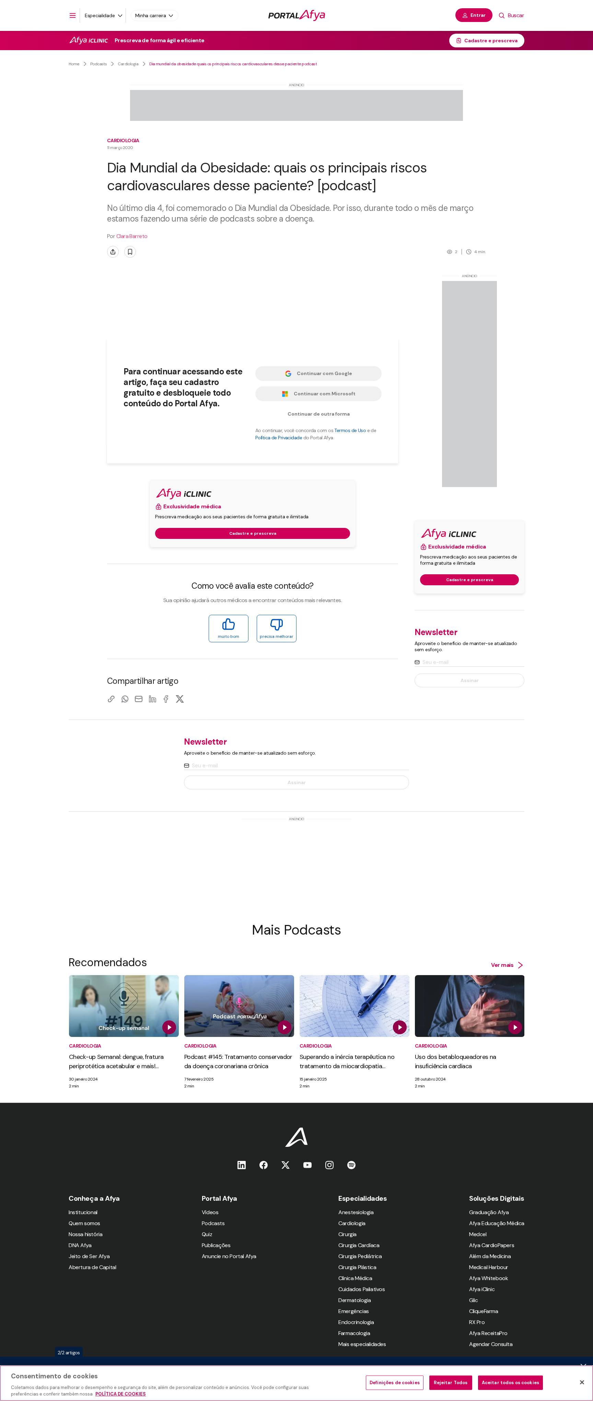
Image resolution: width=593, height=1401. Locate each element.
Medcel (478, 1234)
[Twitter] (285, 1165)
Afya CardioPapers (491, 1245)
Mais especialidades (362, 1344)
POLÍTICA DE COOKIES (120, 1394)
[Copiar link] (111, 698)
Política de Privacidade (278, 437)
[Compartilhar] (113, 252)
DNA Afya (80, 1245)
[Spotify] (351, 1165)
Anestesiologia (355, 1212)
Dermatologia (354, 1300)
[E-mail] (139, 698)
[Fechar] (582, 1382)
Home (74, 64)
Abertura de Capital (92, 1267)
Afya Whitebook (488, 1278)
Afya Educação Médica (496, 1223)
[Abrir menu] (73, 15)
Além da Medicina (490, 1256)
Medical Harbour (488, 1267)
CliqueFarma (483, 1311)
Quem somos (84, 1223)
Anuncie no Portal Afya (229, 1256)
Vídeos (210, 1212)
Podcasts (98, 64)
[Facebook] (166, 698)
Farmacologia (354, 1333)
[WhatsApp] (125, 698)
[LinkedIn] (152, 698)
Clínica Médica (355, 1278)
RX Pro (477, 1322)
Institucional (83, 1212)
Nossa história (85, 1234)
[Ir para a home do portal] (296, 15)
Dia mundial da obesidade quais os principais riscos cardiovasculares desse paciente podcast (233, 64)
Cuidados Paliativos (361, 1289)
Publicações (216, 1245)
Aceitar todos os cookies (510, 1383)
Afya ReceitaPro (488, 1333)
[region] (296, 1383)
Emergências (353, 1311)
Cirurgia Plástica (357, 1267)
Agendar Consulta (491, 1344)
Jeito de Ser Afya (89, 1256)
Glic (473, 1300)
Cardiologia (128, 64)
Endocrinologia (356, 1322)
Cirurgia (347, 1234)
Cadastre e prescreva (491, 40)
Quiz (207, 1234)
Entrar (478, 15)
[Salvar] (130, 252)
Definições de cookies (395, 1383)
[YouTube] (307, 1165)
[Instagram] (329, 1165)
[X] (180, 698)
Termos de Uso (350, 430)
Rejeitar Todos (450, 1383)
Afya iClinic (482, 1289)
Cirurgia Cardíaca (358, 1245)
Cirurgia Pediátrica (360, 1256)
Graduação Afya (489, 1212)
